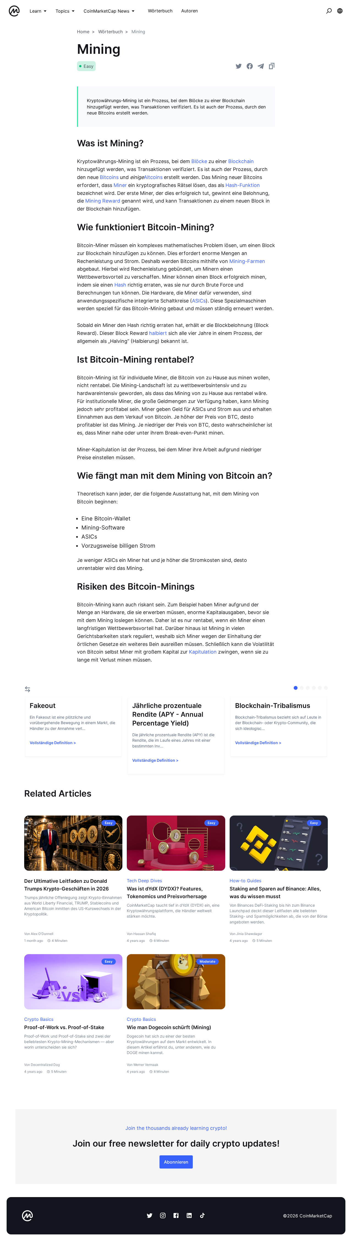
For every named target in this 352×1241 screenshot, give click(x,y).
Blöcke (199, 161)
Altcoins (153, 177)
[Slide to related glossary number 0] (296, 688)
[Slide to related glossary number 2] (308, 688)
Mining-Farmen (247, 261)
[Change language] (339, 10)
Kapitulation (203, 652)
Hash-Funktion (243, 185)
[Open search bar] (328, 10)
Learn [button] (35, 11)
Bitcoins (109, 177)
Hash (120, 285)
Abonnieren (176, 1162)
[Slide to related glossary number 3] (314, 688)
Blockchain (241, 161)
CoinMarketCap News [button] (106, 11)
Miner (120, 185)
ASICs (199, 301)
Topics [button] (62, 11)
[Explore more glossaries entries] (27, 689)
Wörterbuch (110, 31)
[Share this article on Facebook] (249, 66)
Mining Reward (102, 201)
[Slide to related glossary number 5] (326, 688)
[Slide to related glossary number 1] (302, 688)
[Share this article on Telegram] (260, 66)
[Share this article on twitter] (238, 66)
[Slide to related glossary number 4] (320, 688)
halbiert (158, 333)
